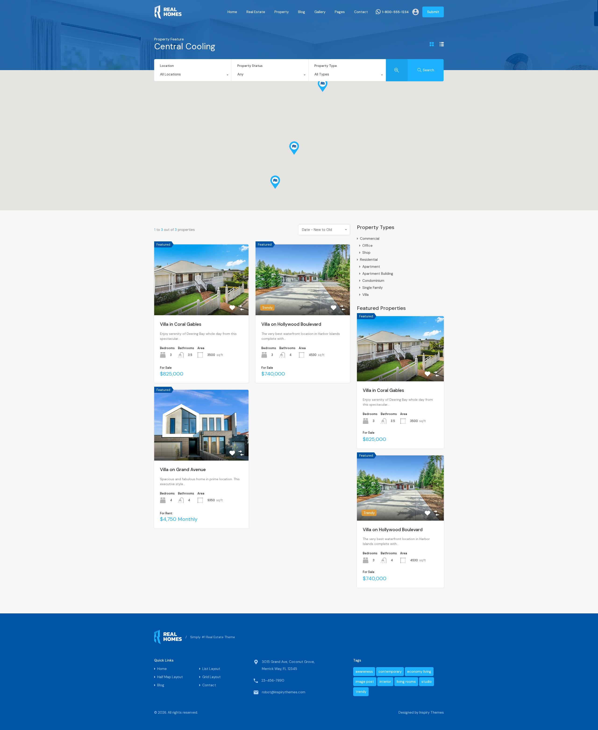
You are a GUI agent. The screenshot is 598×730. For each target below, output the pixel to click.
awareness (364, 671)
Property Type (325, 66)
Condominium (373, 280)
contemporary (390, 671)
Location (167, 66)
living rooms (406, 681)
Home (232, 12)
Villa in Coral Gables (180, 324)
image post (365, 681)
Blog (301, 12)
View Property (201, 301)
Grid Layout (211, 677)
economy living (419, 671)
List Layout (211, 669)
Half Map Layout (170, 677)
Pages (340, 12)
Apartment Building (377, 273)
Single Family (372, 287)
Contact (361, 12)
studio (426, 681)
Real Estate (255, 12)
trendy (361, 691)
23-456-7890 (272, 680)
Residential (369, 259)
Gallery (319, 12)
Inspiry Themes (431, 712)
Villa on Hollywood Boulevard (291, 324)
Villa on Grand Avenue (183, 469)
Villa (365, 294)
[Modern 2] (168, 17)
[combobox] (192, 75)
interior (385, 681)
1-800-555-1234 (395, 12)
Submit (433, 12)
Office (367, 245)
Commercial (369, 238)
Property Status (250, 66)
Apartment (371, 266)
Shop (366, 252)
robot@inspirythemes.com (283, 692)
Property (281, 12)
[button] (275, 182)
